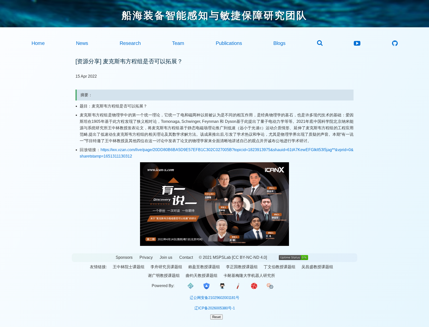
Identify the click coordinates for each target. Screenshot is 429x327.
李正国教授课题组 (242, 267)
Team (178, 43)
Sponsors (124, 257)
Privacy (146, 257)
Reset (216, 317)
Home (38, 43)
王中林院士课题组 (128, 267)
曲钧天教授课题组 (201, 275)
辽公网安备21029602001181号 (214, 297)
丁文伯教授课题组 (279, 267)
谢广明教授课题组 (164, 275)
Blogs (279, 43)
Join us (166, 257)
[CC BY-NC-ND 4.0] (249, 257)
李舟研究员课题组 (166, 267)
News (82, 43)
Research (130, 43)
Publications (229, 43)
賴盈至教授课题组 (204, 267)
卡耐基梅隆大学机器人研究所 (249, 275)
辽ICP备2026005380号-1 (214, 308)
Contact (186, 257)
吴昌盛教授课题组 (317, 267)
